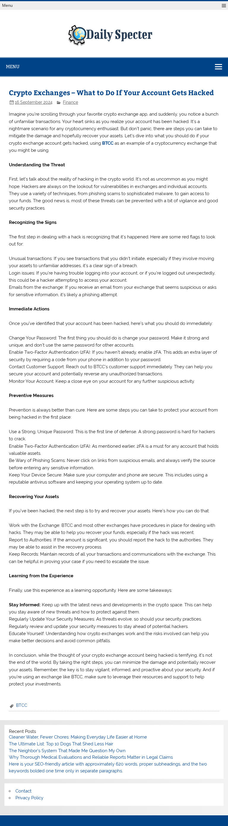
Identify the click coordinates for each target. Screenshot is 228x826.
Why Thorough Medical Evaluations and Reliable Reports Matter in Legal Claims (91, 757)
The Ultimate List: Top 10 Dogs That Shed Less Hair (61, 744)
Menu (7, 5)
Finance (70, 102)
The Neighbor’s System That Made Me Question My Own (67, 750)
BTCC (21, 705)
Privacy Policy (29, 798)
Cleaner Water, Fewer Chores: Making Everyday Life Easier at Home (78, 737)
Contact (23, 791)
